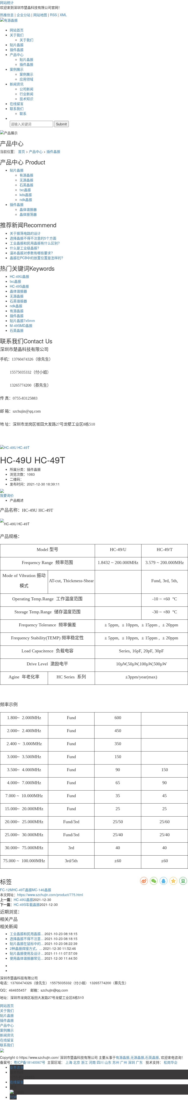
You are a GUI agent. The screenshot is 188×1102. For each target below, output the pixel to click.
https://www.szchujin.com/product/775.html (50, 894)
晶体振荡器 (28, 214)
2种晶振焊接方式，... (26, 948)
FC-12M (6, 889)
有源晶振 (26, 175)
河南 (92, 1062)
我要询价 (7, 495)
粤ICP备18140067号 (29, 1062)
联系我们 (17, 108)
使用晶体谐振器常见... (27, 958)
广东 (139, 1062)
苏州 (115, 1062)
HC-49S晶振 (19, 286)
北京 (76, 1062)
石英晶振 (26, 184)
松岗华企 (170, 1062)
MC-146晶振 (41, 889)
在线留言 (17, 103)
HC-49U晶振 (19, 276)
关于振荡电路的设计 (25, 233)
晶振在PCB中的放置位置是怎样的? (36, 257)
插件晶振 (17, 49)
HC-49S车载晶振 (27, 904)
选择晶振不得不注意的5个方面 (33, 238)
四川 (100, 1062)
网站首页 (17, 29)
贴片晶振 (17, 44)
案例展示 (17, 69)
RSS (53, 14)
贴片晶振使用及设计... (27, 953)
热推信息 (7, 14)
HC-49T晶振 (22, 889)
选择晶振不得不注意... (27, 938)
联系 (23, 113)
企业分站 (23, 14)
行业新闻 (26, 93)
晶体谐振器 (28, 209)
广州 (123, 1062)
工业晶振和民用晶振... (27, 933)
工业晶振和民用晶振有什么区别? (35, 243)
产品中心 (17, 54)
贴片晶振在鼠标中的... (27, 943)
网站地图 (40, 14)
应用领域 (26, 79)
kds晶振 (26, 194)
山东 (108, 1062)
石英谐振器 (18, 300)
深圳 (131, 1062)
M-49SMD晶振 (21, 325)
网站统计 (7, 2)
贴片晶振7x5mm (22, 320)
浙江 (84, 1062)
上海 (68, 1062)
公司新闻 (26, 88)
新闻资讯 (17, 83)
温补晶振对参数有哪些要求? (31, 252)
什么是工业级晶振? (24, 247)
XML (63, 14)
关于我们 (17, 34)
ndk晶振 (26, 199)
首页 (21, 151)
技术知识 (26, 98)
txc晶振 (25, 189)
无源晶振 (26, 179)
